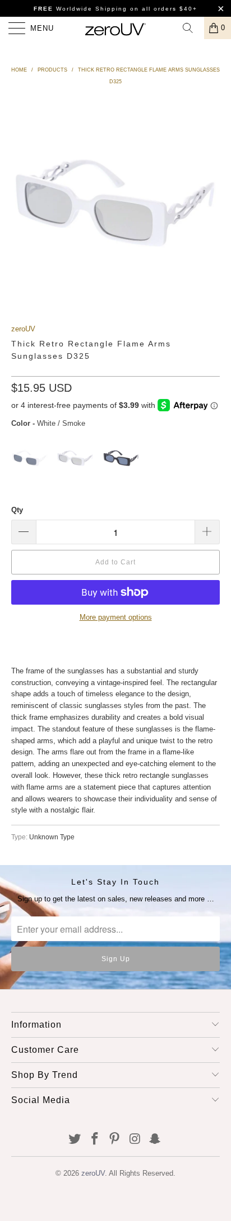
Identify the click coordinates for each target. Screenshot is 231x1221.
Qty (17, 510)
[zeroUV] (115, 28)
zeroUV (23, 329)
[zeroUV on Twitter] (75, 1139)
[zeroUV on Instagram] (135, 1139)
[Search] (192, 28)
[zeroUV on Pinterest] (115, 1139)
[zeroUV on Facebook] (94, 1139)
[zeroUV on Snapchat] (155, 1139)
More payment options (116, 617)
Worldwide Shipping (80, 9)
